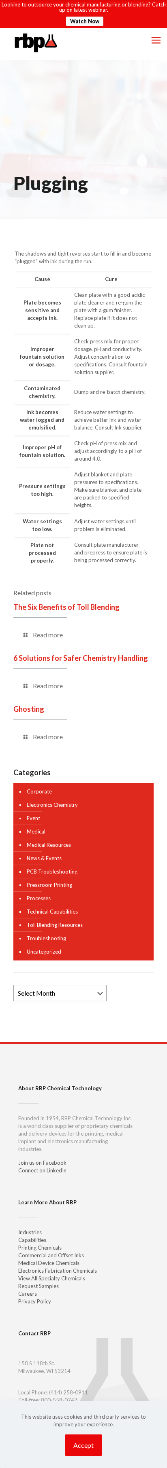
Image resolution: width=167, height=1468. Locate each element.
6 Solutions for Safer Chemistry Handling (80, 658)
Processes (39, 898)
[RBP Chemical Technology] (36, 42)
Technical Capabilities (52, 911)
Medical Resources (49, 845)
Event (33, 818)
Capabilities (32, 1240)
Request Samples (38, 1286)
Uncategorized (44, 951)
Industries (30, 1232)
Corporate (39, 791)
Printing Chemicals (40, 1247)
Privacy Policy (34, 1301)
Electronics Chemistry (52, 805)
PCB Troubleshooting (52, 871)
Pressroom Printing (49, 885)
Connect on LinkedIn (42, 1170)
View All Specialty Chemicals (51, 1278)
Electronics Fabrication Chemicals (57, 1270)
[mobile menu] (156, 40)
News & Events (44, 858)
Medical (36, 831)
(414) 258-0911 (68, 1392)
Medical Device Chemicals (48, 1263)
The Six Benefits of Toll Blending (66, 607)
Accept (83, 1445)
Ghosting (28, 708)
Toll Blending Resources (55, 925)
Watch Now (84, 21)
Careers (27, 1293)
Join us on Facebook (42, 1162)
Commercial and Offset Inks (51, 1255)
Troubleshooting (46, 938)
